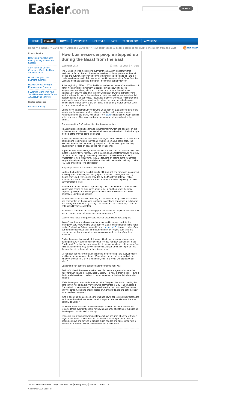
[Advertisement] (113, 28)
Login (55, 384)
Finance (44, 47)
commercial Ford (111, 227)
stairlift (109, 115)
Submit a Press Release (39, 384)
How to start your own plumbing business (38, 78)
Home (31, 47)
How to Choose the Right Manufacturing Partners (40, 85)
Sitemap (93, 384)
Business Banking (78, 47)
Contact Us (104, 384)
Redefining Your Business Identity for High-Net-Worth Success (41, 60)
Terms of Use (66, 384)
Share (136, 66)
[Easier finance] (59, 9)
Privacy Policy (81, 384)
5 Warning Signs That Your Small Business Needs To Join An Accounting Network (42, 94)
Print (115, 66)
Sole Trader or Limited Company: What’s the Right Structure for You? (41, 70)
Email (125, 66)
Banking (58, 47)
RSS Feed (192, 48)
